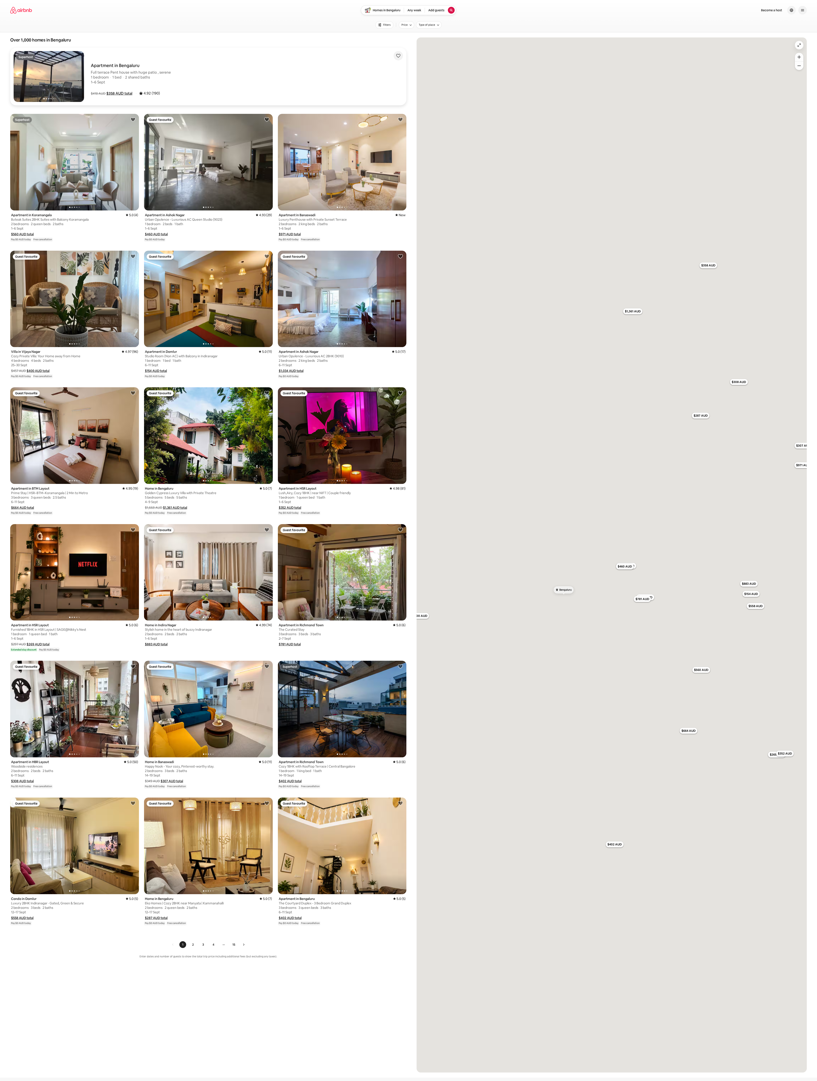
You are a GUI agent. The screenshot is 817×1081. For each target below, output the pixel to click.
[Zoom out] (799, 65)
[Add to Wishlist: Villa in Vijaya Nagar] (133, 256)
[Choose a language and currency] (791, 10)
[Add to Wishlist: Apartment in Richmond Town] (400, 529)
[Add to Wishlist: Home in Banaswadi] (266, 666)
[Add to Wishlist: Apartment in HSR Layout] (400, 392)
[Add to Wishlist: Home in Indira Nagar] (266, 529)
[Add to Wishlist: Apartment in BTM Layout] (133, 392)
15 (233, 945)
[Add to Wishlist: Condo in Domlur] (133, 803)
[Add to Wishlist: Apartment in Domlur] (266, 256)
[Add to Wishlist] (398, 55)
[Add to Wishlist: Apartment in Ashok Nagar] (266, 119)
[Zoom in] (799, 57)
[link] (173, 944)
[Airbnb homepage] (21, 10)
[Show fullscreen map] (799, 45)
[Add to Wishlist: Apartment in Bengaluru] (400, 803)
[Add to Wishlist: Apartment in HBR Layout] (133, 666)
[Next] (243, 944)
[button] (119, 93)
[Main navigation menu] (802, 10)
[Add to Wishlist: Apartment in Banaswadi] (400, 119)
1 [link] (182, 945)
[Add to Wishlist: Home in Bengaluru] (266, 392)
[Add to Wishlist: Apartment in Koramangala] (133, 119)
